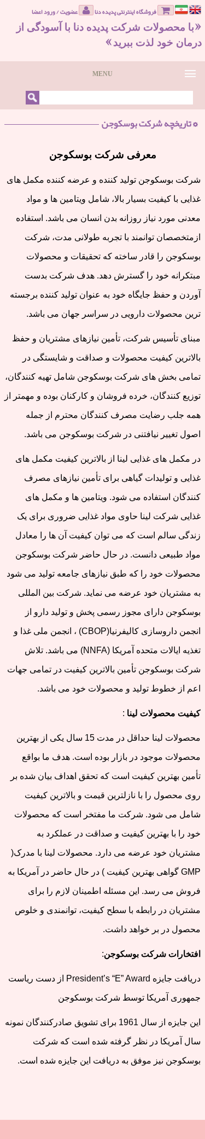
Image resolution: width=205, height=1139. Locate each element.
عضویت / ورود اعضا (55, 10)
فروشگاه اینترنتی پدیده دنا (126, 10)
